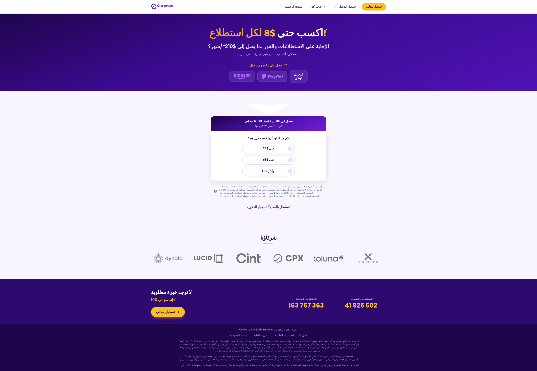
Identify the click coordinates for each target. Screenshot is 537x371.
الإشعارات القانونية (284, 335)
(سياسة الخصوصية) (310, 196)
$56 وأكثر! (268, 171)
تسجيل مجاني (374, 7)
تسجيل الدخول (347, 7)
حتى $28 (268, 148)
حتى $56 (268, 160)
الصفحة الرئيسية (293, 7)
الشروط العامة (261, 335)
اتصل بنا (303, 335)
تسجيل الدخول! (268, 206)
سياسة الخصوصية (239, 335)
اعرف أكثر (317, 7)
